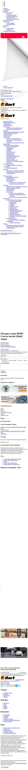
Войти (2, 93)
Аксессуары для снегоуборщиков (15, 161)
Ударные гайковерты (12, 168)
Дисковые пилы (11, 154)
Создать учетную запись (7, 98)
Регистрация (8, 93)
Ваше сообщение (5, 363)
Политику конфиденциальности (18, 763)
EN (4, 3)
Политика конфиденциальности (12, 720)
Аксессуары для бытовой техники (12, 459)
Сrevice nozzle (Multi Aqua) (10, 463)
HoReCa (6, 169)
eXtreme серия (10, 28)
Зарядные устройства (12, 160)
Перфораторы (10, 148)
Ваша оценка (4, 359)
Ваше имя (3, 356)
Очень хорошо (12, 360)
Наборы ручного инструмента (14, 165)
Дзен (5, 704)
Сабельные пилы (11, 152)
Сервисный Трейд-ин (12, 16)
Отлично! (4, 360)
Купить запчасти (11, 17)
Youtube (6, 707)
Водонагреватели (8, 125)
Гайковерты (10, 149)
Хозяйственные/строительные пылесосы (14, 132)
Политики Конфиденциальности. (14, 675)
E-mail (2, 94)
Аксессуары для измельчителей (15, 128)
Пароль (2, 96)
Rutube (5, 706)
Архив (5, 461)
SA (4, 5)
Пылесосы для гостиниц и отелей (15, 170)
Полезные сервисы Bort (13, 19)
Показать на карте (5, 683)
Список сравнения (5, 345)
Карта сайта (10, 29)
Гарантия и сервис (8, 718)
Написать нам (4, 113)
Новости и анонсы (8, 731)
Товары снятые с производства (13, 233)
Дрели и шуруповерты (12, 146)
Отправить (3, 372)
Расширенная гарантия (9, 31)
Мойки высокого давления (10, 133)
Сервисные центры (11, 15)
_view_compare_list (8, 87)
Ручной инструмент (9, 164)
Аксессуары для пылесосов (13, 129)
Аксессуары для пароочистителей (15, 142)
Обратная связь (7, 730)
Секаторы (9, 162)
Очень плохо (5, 362)
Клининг (6, 130)
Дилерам (6, 717)
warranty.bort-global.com (15, 745)
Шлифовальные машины (13, 156)
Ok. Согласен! (5, 767)
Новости (6, 11)
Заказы (5, 86)
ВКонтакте (6, 703)
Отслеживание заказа (6, 91)
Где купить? (4, 434)
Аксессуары (7, 126)
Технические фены (11, 157)
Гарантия (9, 13)
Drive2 (5, 708)
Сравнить (3, 346)
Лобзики (9, 150)
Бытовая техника (8, 121)
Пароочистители (8, 134)
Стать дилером (10, 23)
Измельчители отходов (9, 122)
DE (4, 4)
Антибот (3, 370)
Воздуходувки (7, 136)
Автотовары (7, 166)
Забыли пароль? (8, 96)
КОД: (2, 344)
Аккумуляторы (10, 158)
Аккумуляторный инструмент (11, 145)
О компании (7, 9)
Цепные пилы (10, 153)
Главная (6, 8)
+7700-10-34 (19, 679)
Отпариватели (7, 124)
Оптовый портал (11, 24)
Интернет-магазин (8, 20)
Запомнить (5, 101)
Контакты (6, 25)
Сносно (20, 360)
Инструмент (7, 144)
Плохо (25, 360)
